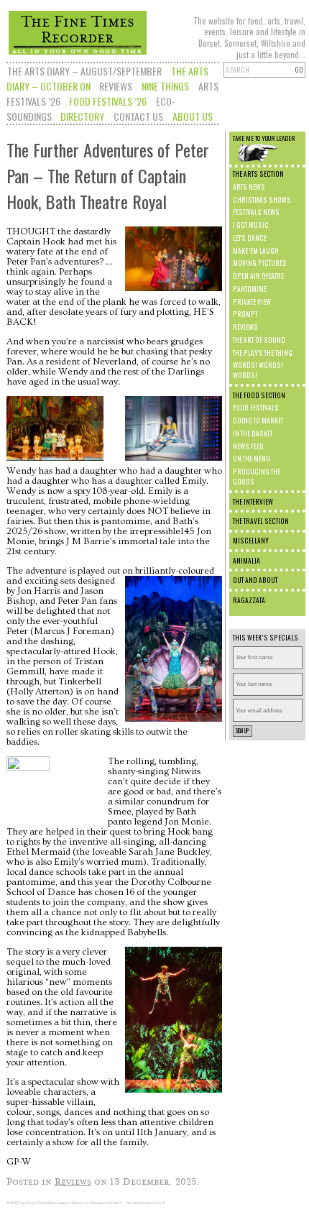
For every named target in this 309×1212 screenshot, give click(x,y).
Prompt (245, 314)
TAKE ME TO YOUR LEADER (264, 138)
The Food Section (259, 395)
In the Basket (252, 433)
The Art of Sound (259, 340)
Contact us (138, 116)
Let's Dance (250, 238)
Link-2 (158, 1202)
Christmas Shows (262, 200)
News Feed (248, 446)
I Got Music (251, 225)
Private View (252, 302)
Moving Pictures (260, 263)
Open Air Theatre (258, 276)
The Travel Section (261, 521)
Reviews (115, 85)
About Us (192, 116)
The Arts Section (258, 174)
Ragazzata (249, 600)
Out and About (255, 580)
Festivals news (256, 212)
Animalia (246, 561)
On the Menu (251, 459)
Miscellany (251, 541)
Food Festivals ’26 (108, 101)
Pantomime (250, 289)
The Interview (253, 502)
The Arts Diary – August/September (84, 70)
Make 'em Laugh (256, 251)
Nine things (165, 85)
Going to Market (258, 421)
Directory (82, 116)
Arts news (249, 187)
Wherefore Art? (106, 1202)
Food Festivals (256, 408)
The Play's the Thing (262, 353)
